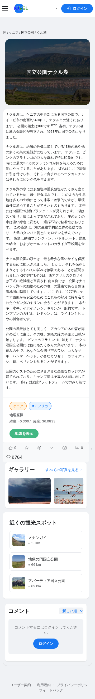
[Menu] (6, 8)
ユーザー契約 (20, 685)
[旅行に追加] (39, 448)
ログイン (46, 643)
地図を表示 (24, 433)
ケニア (13, 32)
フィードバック (51, 690)
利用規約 (44, 685)
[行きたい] (26, 448)
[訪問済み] (52, 448)
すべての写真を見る (62, 469)
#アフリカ (40, 406)
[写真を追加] (64, 448)
